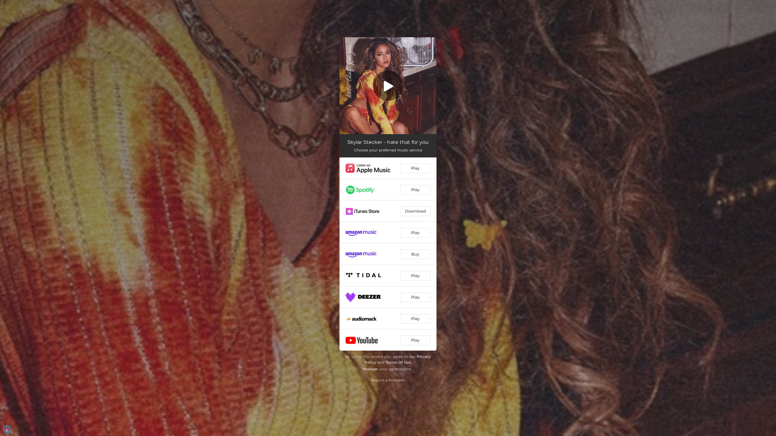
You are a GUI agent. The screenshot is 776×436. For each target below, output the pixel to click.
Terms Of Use (398, 362)
